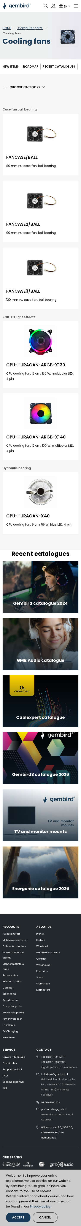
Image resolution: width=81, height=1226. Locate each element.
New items (11, 67)
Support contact (12, 1069)
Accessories (10, 975)
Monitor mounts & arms (13, 966)
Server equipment (13, 1012)
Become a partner (13, 1082)
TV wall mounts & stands (13, 955)
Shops (40, 977)
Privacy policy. (40, 1206)
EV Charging (10, 1031)
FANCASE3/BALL (23, 291)
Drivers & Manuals (14, 1057)
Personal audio (12, 981)
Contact (41, 958)
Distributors (43, 990)
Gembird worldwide (48, 952)
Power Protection (12, 1018)
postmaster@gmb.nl (53, 1109)
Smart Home (10, 1000)
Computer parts (30, 28)
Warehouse (43, 965)
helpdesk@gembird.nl (54, 1074)
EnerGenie (9, 1025)
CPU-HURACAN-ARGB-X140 (36, 437)
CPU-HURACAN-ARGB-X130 (35, 365)
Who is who (43, 946)
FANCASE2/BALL (23, 224)
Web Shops (43, 983)
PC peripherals (11, 934)
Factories (42, 971)
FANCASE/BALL (22, 157)
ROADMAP (30, 67)
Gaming (8, 987)
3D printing (9, 994)
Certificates (10, 1063)
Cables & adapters (14, 946)
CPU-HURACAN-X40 (28, 516)
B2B (5, 1088)
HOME (7, 28)
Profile (40, 934)
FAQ (5, 1075)
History (40, 940)
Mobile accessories (15, 940)
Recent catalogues (59, 67)
